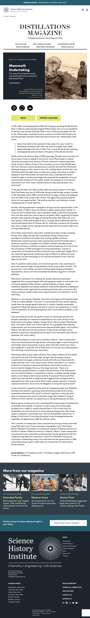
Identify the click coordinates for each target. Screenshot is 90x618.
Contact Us (67, 595)
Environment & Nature (66, 44)
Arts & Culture (20, 44)
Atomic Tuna (67, 497)
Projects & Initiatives (69, 546)
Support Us (67, 599)
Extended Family (12, 497)
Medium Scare (40, 497)
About (23, 118)
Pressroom (66, 553)
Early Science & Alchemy (42, 44)
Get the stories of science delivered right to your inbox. (22, 522)
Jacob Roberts (17, 453)
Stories (6, 16)
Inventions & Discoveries (45, 47)
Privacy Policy (36, 613)
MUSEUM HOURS (14, 583)
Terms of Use (46, 613)
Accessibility (35, 615)
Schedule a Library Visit (72, 587)
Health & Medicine (22, 47)
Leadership (66, 541)
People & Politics (67, 47)
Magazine (12, 16)
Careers (65, 556)
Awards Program (68, 548)
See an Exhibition (69, 583)
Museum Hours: (30, 2)
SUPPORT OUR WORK (49, 118)
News (64, 551)
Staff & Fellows (67, 543)
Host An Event (68, 591)
